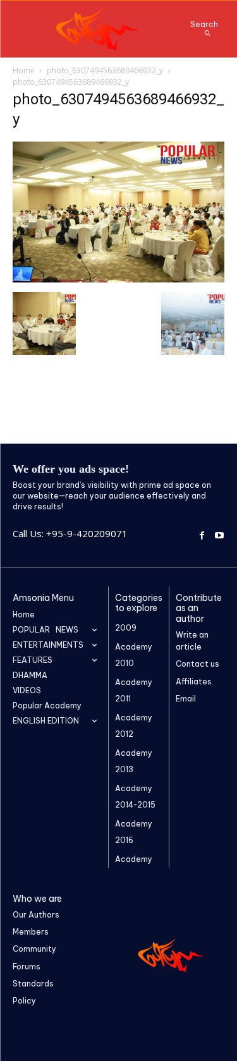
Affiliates (194, 681)
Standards (33, 983)
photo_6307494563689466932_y (105, 70)
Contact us (197, 664)
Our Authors (36, 914)
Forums (26, 966)
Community (34, 949)
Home (24, 70)
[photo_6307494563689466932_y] (118, 279)
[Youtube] (219, 533)
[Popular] (98, 29)
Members (31, 932)
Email (186, 698)
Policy (24, 1000)
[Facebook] (202, 533)
